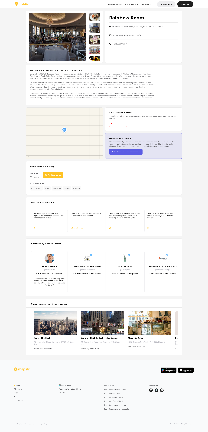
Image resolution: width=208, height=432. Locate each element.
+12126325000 (119, 44)
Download (185, 4)
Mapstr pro (166, 4)
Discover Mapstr (114, 4)
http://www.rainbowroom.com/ (126, 35)
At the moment (131, 4)
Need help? (146, 4)
